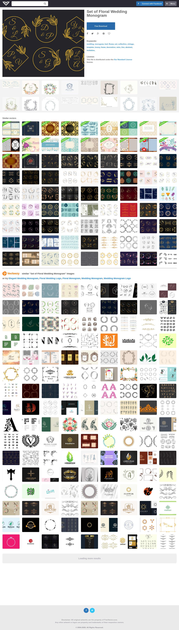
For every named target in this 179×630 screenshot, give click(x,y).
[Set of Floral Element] (168, 194)
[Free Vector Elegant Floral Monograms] (69, 259)
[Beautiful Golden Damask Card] (11, 161)
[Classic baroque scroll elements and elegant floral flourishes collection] (11, 84)
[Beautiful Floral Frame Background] (168, 128)
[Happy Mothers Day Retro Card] (30, 161)
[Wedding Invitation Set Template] (11, 242)
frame (103, 47)
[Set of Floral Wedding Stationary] (89, 210)
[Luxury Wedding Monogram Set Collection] (50, 177)
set (116, 44)
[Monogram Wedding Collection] (69, 226)
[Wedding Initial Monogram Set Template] (148, 226)
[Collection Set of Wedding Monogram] (11, 194)
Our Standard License (123, 60)
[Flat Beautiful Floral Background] (168, 145)
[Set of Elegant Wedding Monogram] (30, 210)
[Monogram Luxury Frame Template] (69, 194)
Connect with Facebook (152, 4)
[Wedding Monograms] (69, 242)
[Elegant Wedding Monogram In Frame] (50, 259)
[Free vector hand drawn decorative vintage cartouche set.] (89, 357)
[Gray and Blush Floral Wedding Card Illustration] (128, 145)
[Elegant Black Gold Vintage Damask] (69, 128)
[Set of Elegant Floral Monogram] (50, 210)
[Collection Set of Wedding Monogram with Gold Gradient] (168, 226)
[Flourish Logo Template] (30, 128)
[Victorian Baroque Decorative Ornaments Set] (109, 226)
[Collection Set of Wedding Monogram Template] (30, 194)
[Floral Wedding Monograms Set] (11, 226)
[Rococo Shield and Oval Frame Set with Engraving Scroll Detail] (89, 100)
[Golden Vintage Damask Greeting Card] (109, 128)
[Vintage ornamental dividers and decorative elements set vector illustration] (89, 83)
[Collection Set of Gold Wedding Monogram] (50, 194)
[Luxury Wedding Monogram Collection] (168, 177)
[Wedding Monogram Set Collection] (168, 161)
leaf (106, 44)
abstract (128, 47)
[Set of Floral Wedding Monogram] (50, 161)
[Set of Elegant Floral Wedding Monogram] (30, 177)
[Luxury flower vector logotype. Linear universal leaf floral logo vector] (128, 541)
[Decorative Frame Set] (128, 242)
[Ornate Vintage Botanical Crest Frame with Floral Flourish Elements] (50, 106)
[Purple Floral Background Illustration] (30, 145)
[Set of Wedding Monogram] (109, 161)
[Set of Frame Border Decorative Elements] (168, 259)
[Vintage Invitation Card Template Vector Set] (11, 128)
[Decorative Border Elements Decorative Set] (109, 242)
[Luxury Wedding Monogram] (148, 210)
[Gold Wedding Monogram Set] (89, 161)
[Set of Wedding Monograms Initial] (69, 177)
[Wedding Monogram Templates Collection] (30, 242)
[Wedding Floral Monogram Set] (128, 161)
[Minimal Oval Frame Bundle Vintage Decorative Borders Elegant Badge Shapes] (168, 85)
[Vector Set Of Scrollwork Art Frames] (89, 259)
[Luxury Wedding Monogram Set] (50, 226)
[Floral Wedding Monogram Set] (109, 177)
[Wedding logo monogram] (167, 307)
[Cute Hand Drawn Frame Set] (128, 226)
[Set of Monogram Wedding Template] (128, 177)
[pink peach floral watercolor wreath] (30, 90)
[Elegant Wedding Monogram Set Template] (128, 259)
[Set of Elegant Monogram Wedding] (148, 177)
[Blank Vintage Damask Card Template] (69, 145)
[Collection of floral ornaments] (109, 541)
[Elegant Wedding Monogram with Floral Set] (89, 194)
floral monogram (71, 278)
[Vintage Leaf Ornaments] (89, 128)
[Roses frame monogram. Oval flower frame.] (128, 90)
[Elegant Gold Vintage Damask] (50, 128)
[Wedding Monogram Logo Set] (148, 161)
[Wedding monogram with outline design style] (109, 210)
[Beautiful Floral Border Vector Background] (50, 145)
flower (111, 44)
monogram (99, 44)
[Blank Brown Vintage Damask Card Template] (89, 145)
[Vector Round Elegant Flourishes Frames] (128, 128)
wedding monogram (92, 278)
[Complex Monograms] (69, 210)
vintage (130, 44)
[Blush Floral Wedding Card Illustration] (109, 145)
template (90, 47)
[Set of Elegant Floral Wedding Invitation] (148, 194)
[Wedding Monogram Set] (30, 226)
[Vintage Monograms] (89, 226)
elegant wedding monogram (23, 278)
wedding (90, 44)
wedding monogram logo (117, 278)
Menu (172, 4)
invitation (91, 50)
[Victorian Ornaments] (128, 210)
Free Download (101, 26)
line (122, 47)
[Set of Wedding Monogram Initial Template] (109, 194)
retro (118, 47)
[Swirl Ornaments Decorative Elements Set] (168, 242)
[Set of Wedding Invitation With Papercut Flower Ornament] (30, 259)
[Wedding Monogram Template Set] (11, 210)
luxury (97, 47)
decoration (111, 47)
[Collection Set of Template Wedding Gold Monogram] (69, 161)
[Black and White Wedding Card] (11, 145)
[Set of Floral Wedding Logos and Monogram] (148, 259)
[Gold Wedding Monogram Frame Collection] (109, 259)
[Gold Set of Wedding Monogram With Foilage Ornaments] (128, 194)
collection (122, 44)
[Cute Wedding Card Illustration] (148, 145)
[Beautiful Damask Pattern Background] (148, 128)
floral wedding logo (50, 278)
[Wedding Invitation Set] (50, 242)
